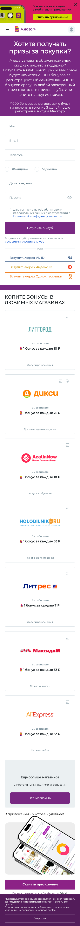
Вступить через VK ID (27, 258)
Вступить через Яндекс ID (31, 267)
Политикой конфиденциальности (37, 216)
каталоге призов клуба (42, 90)
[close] (78, 691)
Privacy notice (69, 691)
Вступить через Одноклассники (36, 276)
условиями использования (21, 910)
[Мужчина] (37, 169)
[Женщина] (7, 169)
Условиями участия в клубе (24, 241)
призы (56, 94)
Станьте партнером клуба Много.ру (35, 893)
